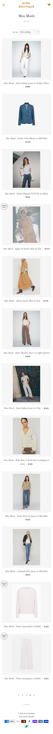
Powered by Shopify (26, 716)
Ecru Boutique (26, 5)
